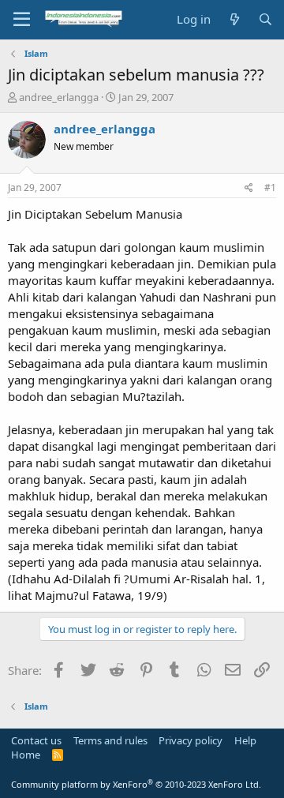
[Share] (249, 188)
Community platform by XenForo (136, 784)
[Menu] (21, 19)
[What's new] (234, 19)
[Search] (265, 19)
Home (25, 754)
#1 (270, 187)
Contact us (36, 740)
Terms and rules (110, 740)
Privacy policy (190, 740)
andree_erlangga (59, 97)
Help (245, 740)
